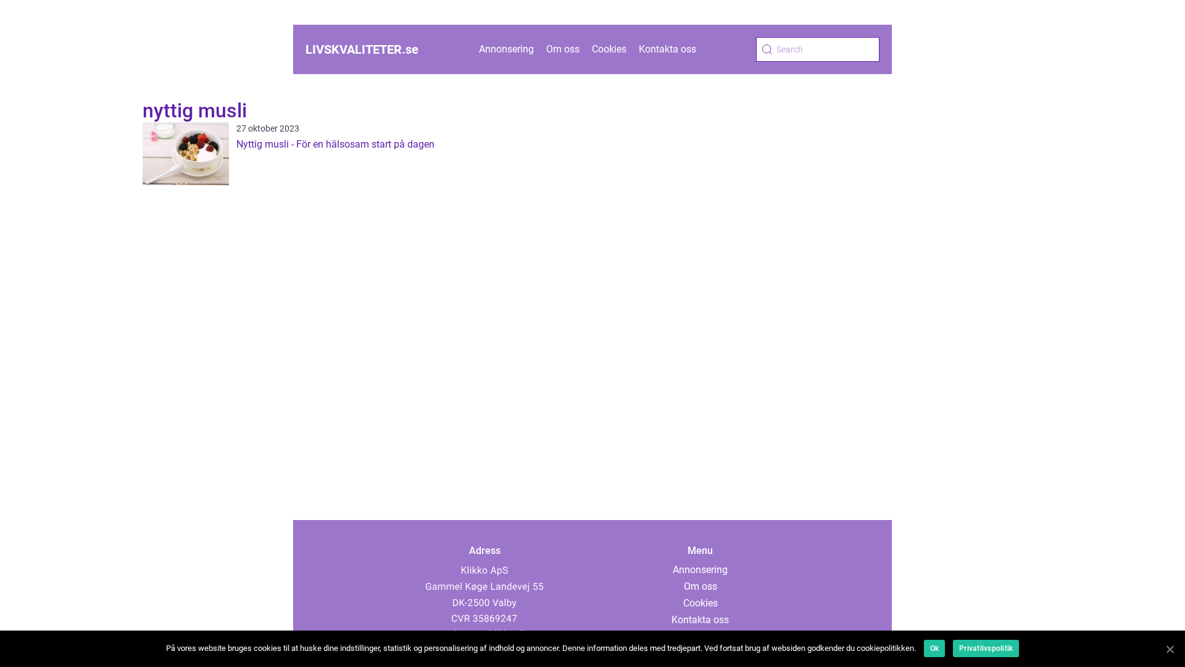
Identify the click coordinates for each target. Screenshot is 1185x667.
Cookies (609, 49)
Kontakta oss (667, 49)
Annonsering (506, 49)
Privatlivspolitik (986, 648)
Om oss (563, 49)
